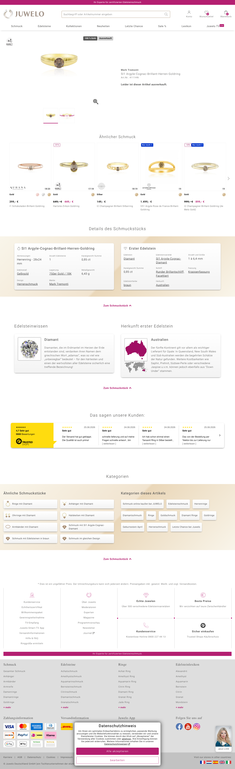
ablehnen (126, 739)
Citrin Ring (124, 686)
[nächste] (228, 178)
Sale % (162, 26)
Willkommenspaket (32, 612)
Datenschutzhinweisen (115, 744)
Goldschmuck (168, 515)
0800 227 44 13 (157, 637)
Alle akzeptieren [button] (117, 751)
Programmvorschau (89, 623)
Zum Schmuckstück (115, 306)
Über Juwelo (89, 602)
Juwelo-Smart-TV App (32, 628)
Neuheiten (103, 26)
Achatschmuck (69, 671)
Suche (166, 14)
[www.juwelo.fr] (202, 762)
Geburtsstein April (132, 527)
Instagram (196, 726)
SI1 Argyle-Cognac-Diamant (168, 261)
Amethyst (181, 676)
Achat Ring (124, 671)
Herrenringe (200, 504)
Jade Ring (124, 702)
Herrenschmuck (27, 284)
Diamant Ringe (189, 515)
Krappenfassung (199, 272)
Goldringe (209, 515)
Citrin (179, 692)
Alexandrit (181, 671)
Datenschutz (34, 757)
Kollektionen (74, 26)
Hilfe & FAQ (32, 638)
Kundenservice (32, 602)
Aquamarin (182, 681)
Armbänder (9, 681)
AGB (19, 757)
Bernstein (181, 686)
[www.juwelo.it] (228, 762)
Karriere (7, 757)
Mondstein (182, 702)
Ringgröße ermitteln (32, 643)
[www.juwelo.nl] (209, 762)
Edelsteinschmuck (178, 504)
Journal (87, 633)
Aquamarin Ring (127, 681)
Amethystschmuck (71, 676)
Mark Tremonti (58, 284)
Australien (162, 285)
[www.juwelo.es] (215, 762)
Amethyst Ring (126, 676)
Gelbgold (23, 274)
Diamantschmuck (132, 515)
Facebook (179, 726)
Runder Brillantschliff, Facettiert (170, 274)
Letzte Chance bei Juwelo (186, 527)
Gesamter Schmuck (14, 671)
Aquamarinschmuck (72, 681)
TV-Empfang (32, 623)
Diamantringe (11, 697)
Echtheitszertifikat (32, 607)
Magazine (88, 617)
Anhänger (8, 676)
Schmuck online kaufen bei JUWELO (142, 504)
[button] (189, 14)
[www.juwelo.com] (222, 762)
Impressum (67, 757)
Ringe (151, 515)
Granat (179, 697)
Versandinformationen (32, 633)
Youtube (188, 726)
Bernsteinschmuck (71, 686)
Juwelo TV (215, 26)
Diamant (129, 259)
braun (127, 285)
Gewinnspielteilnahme (32, 617)
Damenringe (10, 692)
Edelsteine (44, 26)
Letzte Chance (134, 26)
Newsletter (89, 628)
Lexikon (186, 26)
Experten (89, 612)
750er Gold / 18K (60, 274)
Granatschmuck (70, 702)
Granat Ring (125, 697)
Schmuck (16, 26)
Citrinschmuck (69, 692)
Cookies (50, 757)
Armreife (8, 686)
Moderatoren (89, 607)
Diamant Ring (125, 692)
